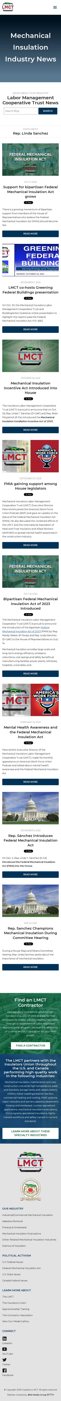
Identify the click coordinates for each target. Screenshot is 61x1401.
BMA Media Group (37, 1395)
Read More (30, 233)
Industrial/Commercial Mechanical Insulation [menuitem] (27, 1215)
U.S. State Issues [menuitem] (11, 1274)
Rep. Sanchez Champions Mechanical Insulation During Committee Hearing (30, 933)
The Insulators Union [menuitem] (14, 1303)
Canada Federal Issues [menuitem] (14, 1280)
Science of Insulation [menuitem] (14, 1246)
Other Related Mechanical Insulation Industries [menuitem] (29, 1239)
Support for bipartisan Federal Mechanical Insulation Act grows (30, 191)
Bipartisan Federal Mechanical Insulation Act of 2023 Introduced (30, 603)
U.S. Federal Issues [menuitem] (12, 1262)
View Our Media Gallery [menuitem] (15, 1321)
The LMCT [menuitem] (8, 1296)
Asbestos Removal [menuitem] (12, 1221)
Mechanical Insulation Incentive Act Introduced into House (30, 388)
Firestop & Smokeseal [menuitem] (14, 1227)
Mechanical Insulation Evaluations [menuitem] (21, 1233)
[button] (55, 7)
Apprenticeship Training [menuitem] (15, 1309)
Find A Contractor (30, 1045)
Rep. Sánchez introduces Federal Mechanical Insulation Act (30, 840)
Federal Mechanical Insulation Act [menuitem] (21, 1268)
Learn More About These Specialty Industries (31, 1133)
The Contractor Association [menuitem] (17, 1315)
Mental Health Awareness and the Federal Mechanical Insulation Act (30, 732)
